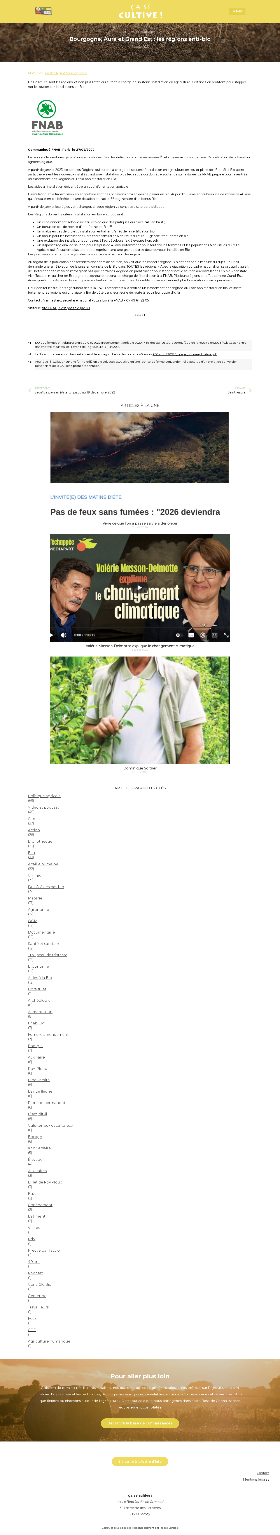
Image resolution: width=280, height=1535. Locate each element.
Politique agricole (73, 73)
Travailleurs (38, 1307)
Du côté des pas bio (46, 887)
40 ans (34, 1262)
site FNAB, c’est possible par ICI (66, 308)
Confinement (40, 1205)
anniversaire (39, 1148)
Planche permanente (48, 1103)
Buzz (32, 1194)
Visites (34, 1228)
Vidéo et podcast (43, 807)
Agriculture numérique (49, 1341)
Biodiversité (39, 1080)
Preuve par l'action (45, 1250)
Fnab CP (51, 73)
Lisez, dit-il (37, 1114)
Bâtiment (37, 1216)
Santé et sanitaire (44, 944)
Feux (32, 1319)
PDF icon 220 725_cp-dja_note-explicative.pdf (185, 354)
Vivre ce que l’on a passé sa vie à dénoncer (140, 523)
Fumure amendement (48, 1035)
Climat (34, 819)
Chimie (34, 875)
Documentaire (41, 932)
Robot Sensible (169, 1527)
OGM (32, 921)
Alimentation (40, 1012)
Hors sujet (37, 989)
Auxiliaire (36, 1057)
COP (32, 1330)
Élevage (35, 1159)
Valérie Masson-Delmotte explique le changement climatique (140, 646)
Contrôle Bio (39, 1284)
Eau (31, 853)
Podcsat (35, 1273)
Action (34, 830)
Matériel (35, 898)
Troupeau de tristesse (47, 955)
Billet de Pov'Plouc (45, 1182)
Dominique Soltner (140, 768)
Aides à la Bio (40, 978)
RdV (31, 1239)
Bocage (35, 1137)
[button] (161, 157)
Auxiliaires (37, 1171)
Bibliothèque (40, 841)
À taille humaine (43, 864)
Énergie (35, 1046)
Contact (263, 1473)
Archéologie (39, 1000)
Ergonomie (38, 966)
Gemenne (37, 1296)
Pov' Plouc (37, 1069)
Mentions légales (256, 1479)
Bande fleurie (40, 1091)
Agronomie (38, 910)
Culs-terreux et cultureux (50, 1125)
